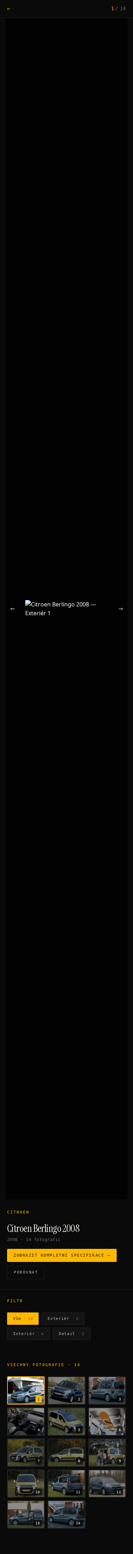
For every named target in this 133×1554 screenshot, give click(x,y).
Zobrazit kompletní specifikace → (61, 1255)
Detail (71, 1333)
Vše (23, 1318)
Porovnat (26, 1272)
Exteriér (63, 1318)
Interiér (28, 1333)
